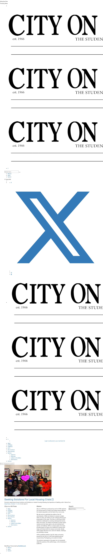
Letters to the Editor (16, 458)
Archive (9, 461)
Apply (9, 175)
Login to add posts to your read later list (55, 441)
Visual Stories (11, 451)
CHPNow (10, 445)
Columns (13, 454)
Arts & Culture (11, 450)
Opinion (10, 453)
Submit (9, 177)
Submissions (14, 459)
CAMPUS (10, 446)
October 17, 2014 (15, 504)
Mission (10, 173)
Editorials (13, 456)
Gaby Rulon (7, 504)
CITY (9, 448)
